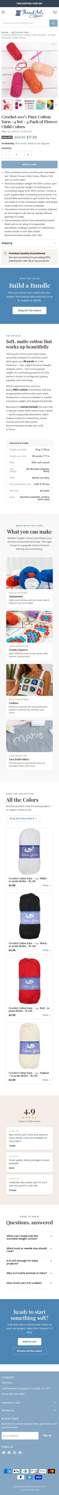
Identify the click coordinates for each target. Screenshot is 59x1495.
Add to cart (29, 1341)
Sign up (47, 1435)
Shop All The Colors (29, 310)
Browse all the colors (29, 1351)
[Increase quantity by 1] (28, 154)
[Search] (53, 23)
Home (5, 32)
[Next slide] (55, 104)
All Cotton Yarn (20, 32)
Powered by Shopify (29, 1489)
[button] (7, 105)
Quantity (6, 148)
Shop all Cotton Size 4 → (23, 818)
